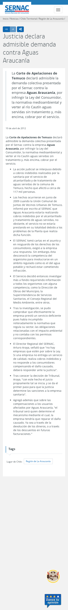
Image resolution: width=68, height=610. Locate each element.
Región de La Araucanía (51, 18)
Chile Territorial (29, 18)
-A (14, 29)
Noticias (14, 18)
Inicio (5, 18)
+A (7, 29)
